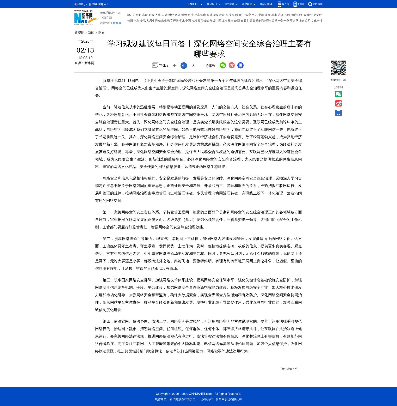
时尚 (262, 20)
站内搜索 (318, 4)
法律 (307, 14)
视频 (287, 14)
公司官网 (106, 17)
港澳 (184, 14)
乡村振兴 (197, 20)
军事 (274, 14)
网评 (178, 14)
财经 (171, 14)
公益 (274, 20)
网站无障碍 (266, 4)
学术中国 (185, 20)
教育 (222, 14)
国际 (164, 14)
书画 (261, 14)
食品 (143, 20)
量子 (241, 14)
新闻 (91, 32)
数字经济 (173, 20)
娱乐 (256, 20)
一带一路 (283, 20)
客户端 (285, 4)
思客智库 (200, 14)
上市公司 (305, 20)
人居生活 (152, 20)
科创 (235, 14)
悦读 (268, 20)
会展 (243, 20)
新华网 (79, 32)
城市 (224, 20)
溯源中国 (215, 20)
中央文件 (316, 14)
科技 (228, 14)
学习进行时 (134, 14)
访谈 (280, 14)
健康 (267, 14)
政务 (300, 14)
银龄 (206, 20)
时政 (151, 14)
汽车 (136, 20)
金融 (130, 20)
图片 (294, 14)
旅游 (231, 20)
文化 (254, 14)
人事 (158, 14)
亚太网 (294, 20)
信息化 (162, 20)
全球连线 (212, 14)
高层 (145, 14)
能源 (237, 20)
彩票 (249, 20)
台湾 (191, 14)
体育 (248, 14)
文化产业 (317, 20)
